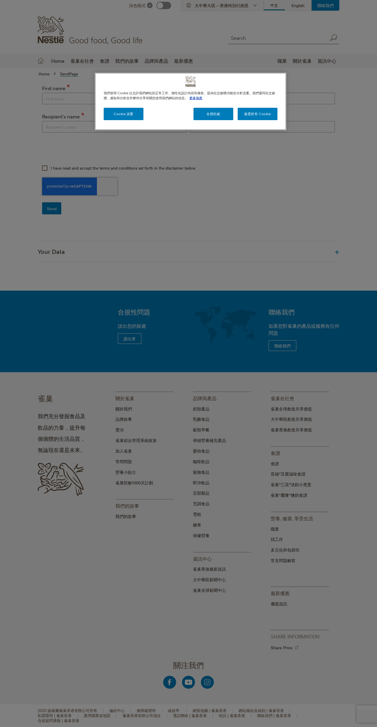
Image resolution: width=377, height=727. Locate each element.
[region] (190, 101)
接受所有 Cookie (257, 114)
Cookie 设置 (123, 114)
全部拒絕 (213, 114)
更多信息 (195, 98)
